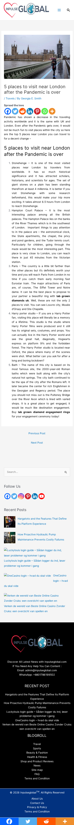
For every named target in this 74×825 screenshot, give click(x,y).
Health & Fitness (37, 756)
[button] (68, 10)
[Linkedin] (30, 111)
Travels (10, 98)
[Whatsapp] (44, 111)
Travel (37, 744)
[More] (52, 111)
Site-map (37, 769)
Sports (37, 748)
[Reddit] (22, 111)
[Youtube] (42, 496)
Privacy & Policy (37, 807)
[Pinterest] (37, 111)
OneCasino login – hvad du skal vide (37, 720)
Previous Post (36, 433)
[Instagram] (21, 496)
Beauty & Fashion (37, 752)
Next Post (37, 442)
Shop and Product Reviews (37, 761)
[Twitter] (15, 111)
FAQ (37, 774)
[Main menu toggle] (59, 10)
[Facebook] (7, 111)
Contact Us (37, 802)
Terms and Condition (37, 778)
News (37, 765)
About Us (37, 798)
